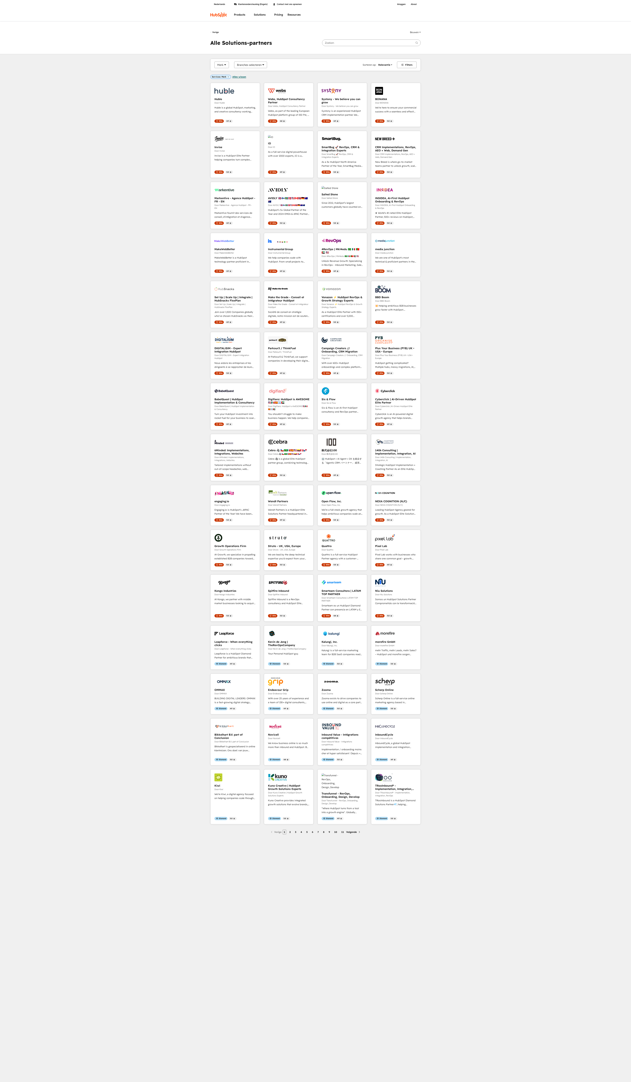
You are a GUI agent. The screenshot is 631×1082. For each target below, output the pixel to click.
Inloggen (401, 4)
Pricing (278, 14)
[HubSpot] (218, 14)
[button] (415, 32)
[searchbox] (371, 42)
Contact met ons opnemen (289, 4)
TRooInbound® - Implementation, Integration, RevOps (393, 787)
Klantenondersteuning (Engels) (253, 4)
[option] (220, 65)
